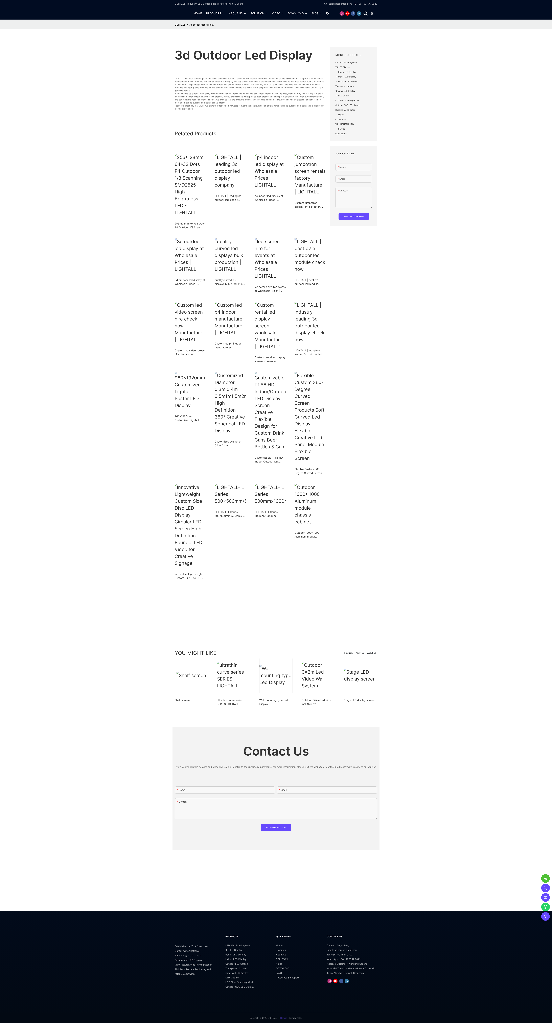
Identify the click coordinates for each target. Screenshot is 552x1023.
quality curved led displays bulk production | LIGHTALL (229, 282)
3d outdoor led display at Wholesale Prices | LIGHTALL (190, 282)
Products (348, 653)
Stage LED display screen (359, 700)
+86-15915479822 (367, 3)
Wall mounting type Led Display (273, 702)
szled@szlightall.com (340, 3)
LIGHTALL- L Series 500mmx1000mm (266, 513)
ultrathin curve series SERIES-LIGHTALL (229, 702)
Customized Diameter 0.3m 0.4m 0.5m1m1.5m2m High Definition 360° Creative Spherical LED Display (229, 443)
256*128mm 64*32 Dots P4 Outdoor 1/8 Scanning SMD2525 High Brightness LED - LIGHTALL (190, 225)
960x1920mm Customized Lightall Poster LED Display (187, 418)
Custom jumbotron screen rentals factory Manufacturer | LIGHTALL (310, 205)
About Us (371, 653)
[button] (328, 13)
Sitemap (283, 1018)
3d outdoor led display (201, 24)
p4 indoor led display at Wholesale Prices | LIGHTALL (269, 198)
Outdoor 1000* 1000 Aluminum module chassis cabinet (307, 535)
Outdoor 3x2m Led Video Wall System (317, 702)
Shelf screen (182, 700)
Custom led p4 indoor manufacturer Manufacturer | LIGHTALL (230, 345)
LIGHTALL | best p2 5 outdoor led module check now (307, 282)
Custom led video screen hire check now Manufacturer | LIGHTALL (190, 352)
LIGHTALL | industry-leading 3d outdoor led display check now (308, 352)
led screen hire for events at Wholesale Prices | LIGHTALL (270, 289)
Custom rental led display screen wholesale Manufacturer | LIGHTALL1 (270, 359)
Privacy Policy (295, 1018)
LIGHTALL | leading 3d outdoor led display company (228, 198)
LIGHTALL (180, 24)
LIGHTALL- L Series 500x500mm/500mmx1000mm (230, 514)
